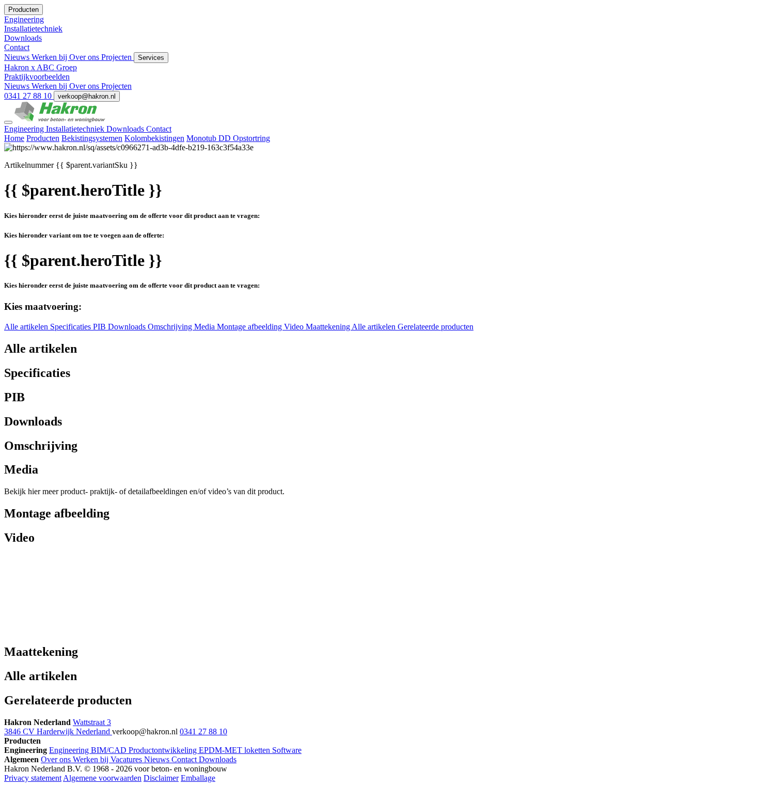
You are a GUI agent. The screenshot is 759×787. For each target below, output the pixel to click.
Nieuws (17, 57)
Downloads (126, 128)
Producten (42, 138)
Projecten (117, 57)
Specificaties (71, 326)
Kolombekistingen (154, 138)
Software (287, 750)
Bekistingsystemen (91, 138)
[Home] (59, 119)
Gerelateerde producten (435, 326)
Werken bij (50, 57)
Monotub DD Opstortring (228, 138)
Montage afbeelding (250, 326)
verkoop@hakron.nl (87, 96)
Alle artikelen (27, 326)
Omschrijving (171, 326)
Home (14, 138)
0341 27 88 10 (29, 95)
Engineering (25, 128)
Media (205, 326)
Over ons (85, 57)
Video (295, 326)
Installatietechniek (76, 128)
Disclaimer (161, 778)
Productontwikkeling (164, 750)
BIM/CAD (110, 750)
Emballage (198, 778)
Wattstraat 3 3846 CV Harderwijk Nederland (58, 727)
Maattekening (329, 326)
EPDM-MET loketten (235, 750)
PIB (100, 326)
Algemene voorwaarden (102, 778)
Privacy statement (32, 778)
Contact (158, 128)
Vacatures (127, 759)
